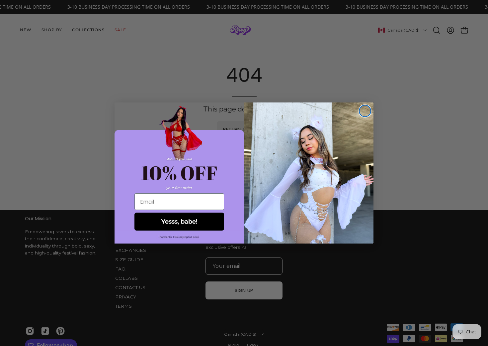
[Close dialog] (365, 111)
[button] (179, 237)
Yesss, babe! (179, 221)
